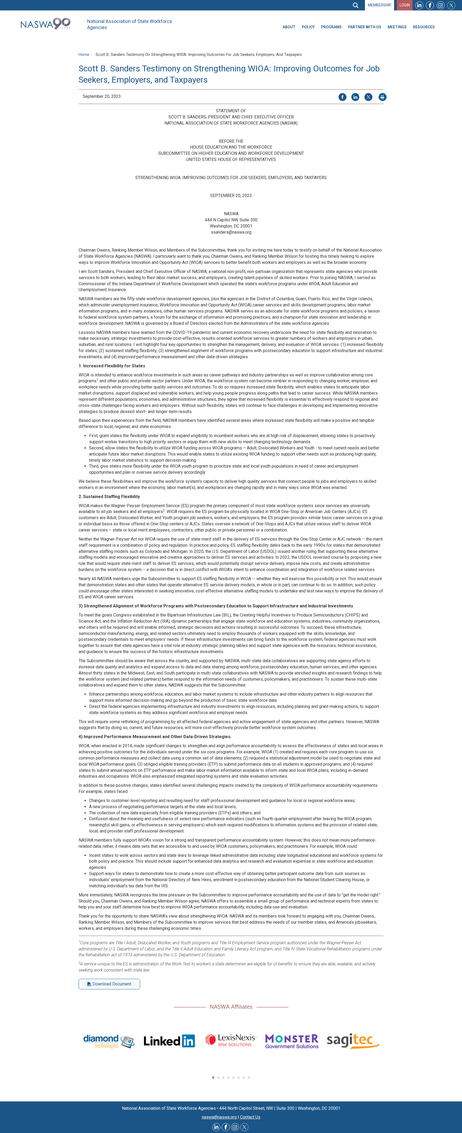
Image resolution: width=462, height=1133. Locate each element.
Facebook (430, 5)
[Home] (47, 24)
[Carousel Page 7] (243, 1077)
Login (405, 5)
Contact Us (250, 1117)
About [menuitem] (289, 27)
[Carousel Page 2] (218, 1077)
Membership (379, 5)
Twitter (451, 5)
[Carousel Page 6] (238, 1077)
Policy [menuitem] (308, 27)
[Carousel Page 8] (249, 1077)
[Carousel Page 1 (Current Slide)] (213, 1077)
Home (84, 54)
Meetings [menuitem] (397, 27)
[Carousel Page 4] (228, 1077)
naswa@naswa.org (219, 1117)
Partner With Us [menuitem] (364, 27)
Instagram (441, 5)
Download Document (112, 983)
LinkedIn (419, 5)
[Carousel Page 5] (233, 1077)
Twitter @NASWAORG (244, 1127)
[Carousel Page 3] (223, 1077)
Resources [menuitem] (424, 27)
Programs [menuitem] (331, 27)
